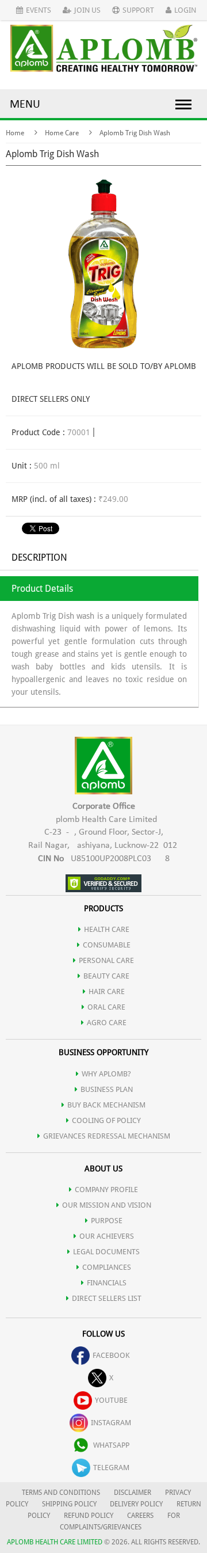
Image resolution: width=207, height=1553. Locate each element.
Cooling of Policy (106, 1120)
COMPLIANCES (106, 1267)
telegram (111, 1467)
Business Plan (106, 1089)
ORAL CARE (106, 1007)
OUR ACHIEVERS (106, 1236)
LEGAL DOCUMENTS (106, 1251)
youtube (111, 1400)
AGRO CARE (106, 1022)
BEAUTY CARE (106, 976)
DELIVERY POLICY (136, 1504)
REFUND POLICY (88, 1516)
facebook (111, 1355)
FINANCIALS (106, 1282)
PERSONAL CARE (106, 960)
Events (38, 10)
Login (185, 10)
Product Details (42, 588)
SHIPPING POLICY (70, 1504)
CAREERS (140, 1516)
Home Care (62, 133)
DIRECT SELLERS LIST (106, 1298)
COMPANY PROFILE (106, 1189)
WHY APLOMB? (106, 1073)
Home (15, 133)
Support (138, 10)
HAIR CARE (107, 991)
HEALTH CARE (106, 929)
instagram (111, 1422)
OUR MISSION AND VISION (106, 1205)
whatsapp (111, 1445)
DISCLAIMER (132, 1493)
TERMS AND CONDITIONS (61, 1493)
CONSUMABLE (107, 945)
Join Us (87, 10)
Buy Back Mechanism (106, 1105)
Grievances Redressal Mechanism (106, 1136)
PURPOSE (106, 1220)
